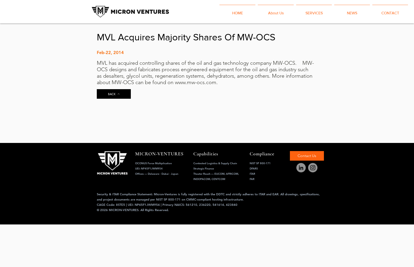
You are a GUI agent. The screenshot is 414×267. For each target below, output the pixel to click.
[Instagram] (312, 167)
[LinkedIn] (301, 167)
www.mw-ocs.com (195, 82)
